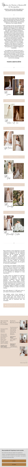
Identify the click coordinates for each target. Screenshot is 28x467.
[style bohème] (14, 131)
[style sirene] (14, 76)
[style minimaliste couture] (14, 215)
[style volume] (14, 104)
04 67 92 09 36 (13, 348)
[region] (14, 457)
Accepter (14, 461)
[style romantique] (14, 188)
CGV (26, 361)
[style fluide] (14, 160)
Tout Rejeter (14, 464)
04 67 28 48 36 (13, 341)
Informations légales (23, 360)
